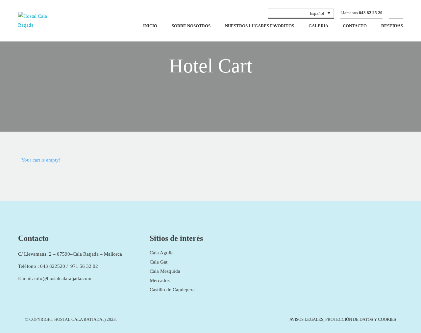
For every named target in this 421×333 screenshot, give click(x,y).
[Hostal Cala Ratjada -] (40, 22)
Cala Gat (158, 262)
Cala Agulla (162, 252)
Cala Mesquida (165, 271)
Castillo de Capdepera (172, 289)
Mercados (160, 280)
